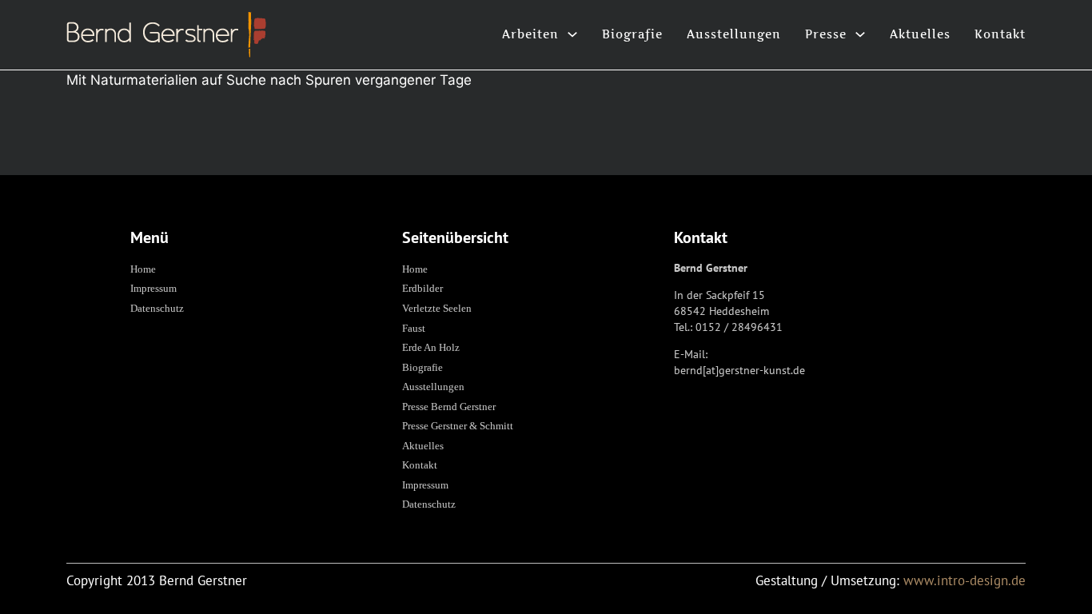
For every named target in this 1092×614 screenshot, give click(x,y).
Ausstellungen (734, 34)
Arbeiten (530, 34)
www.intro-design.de (964, 580)
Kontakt (1000, 34)
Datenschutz (157, 308)
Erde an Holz (431, 347)
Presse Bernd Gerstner (449, 407)
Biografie (632, 34)
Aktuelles (920, 34)
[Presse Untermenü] (860, 34)
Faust (413, 328)
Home (143, 269)
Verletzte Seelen (437, 308)
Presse (826, 34)
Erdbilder (422, 288)
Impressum (153, 288)
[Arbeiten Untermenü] (572, 34)
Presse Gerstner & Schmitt (457, 426)
